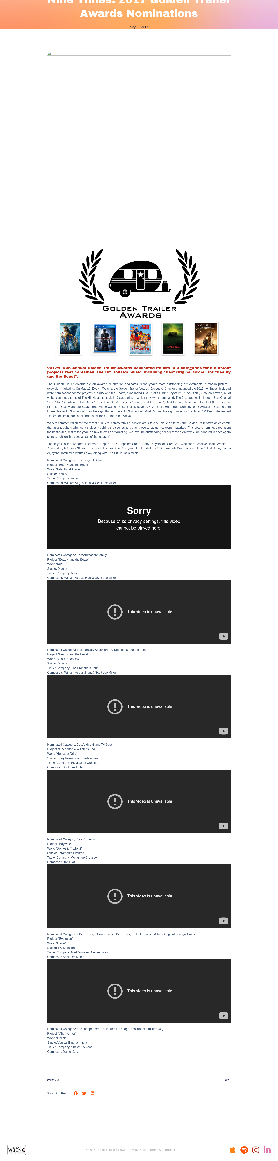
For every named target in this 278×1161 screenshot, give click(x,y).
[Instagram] (255, 1150)
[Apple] (232, 1150)
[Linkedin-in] (267, 1150)
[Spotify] (244, 1150)
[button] (76, 1093)
